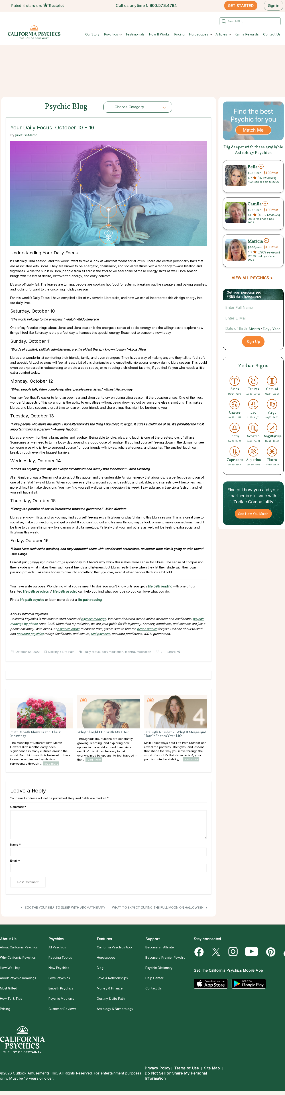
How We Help (10, 968)
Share (171, 651)
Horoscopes (198, 34)
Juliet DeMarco (26, 135)
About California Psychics (19, 947)
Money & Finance (110, 988)
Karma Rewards (246, 34)
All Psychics (57, 947)
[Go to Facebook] (200, 952)
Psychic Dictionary (159, 968)
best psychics (147, 629)
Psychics (111, 34)
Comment (18, 807)
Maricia (255, 241)
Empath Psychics (61, 988)
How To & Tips (11, 998)
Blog (100, 968)
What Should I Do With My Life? (103, 732)
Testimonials (135, 34)
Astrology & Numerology (115, 1009)
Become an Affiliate (159, 947)
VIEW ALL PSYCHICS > (252, 278)
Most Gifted (8, 988)
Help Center (154, 978)
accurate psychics (30, 634)
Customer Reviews (62, 1009)
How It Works (159, 34)
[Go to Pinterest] (270, 952)
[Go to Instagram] (233, 952)
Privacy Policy (157, 1068)
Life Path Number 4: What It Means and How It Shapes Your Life (175, 734)
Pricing (179, 34)
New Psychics (59, 968)
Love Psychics (59, 978)
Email (15, 860)
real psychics (100, 634)
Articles (221, 34)
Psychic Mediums (61, 998)
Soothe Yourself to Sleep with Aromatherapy (64, 907)
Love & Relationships (112, 978)
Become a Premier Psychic (165, 957)
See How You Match (253, 514)
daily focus (92, 651)
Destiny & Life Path (61, 651)
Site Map (212, 1068)
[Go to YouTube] (251, 952)
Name (15, 844)
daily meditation (112, 651)
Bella (253, 167)
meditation (144, 651)
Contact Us (272, 34)
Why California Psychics (18, 957)
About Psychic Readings (18, 978)
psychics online (68, 629)
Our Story (92, 34)
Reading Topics (60, 957)
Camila (255, 204)
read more (51, 763)
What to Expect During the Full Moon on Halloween (158, 907)
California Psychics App (114, 947)
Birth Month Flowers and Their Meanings (35, 734)
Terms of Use (186, 1068)
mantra (130, 651)
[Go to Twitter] (216, 952)
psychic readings (93, 619)
